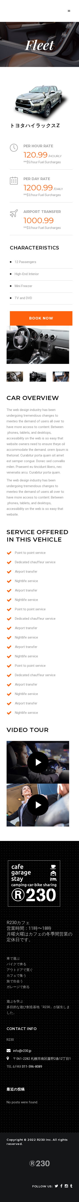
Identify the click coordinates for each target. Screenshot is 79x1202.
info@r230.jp (22, 1051)
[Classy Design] (38, 345)
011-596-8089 (32, 1067)
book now (41, 318)
